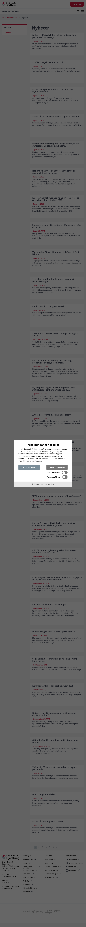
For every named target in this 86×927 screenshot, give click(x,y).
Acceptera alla (29, 467)
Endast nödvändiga (57, 467)
